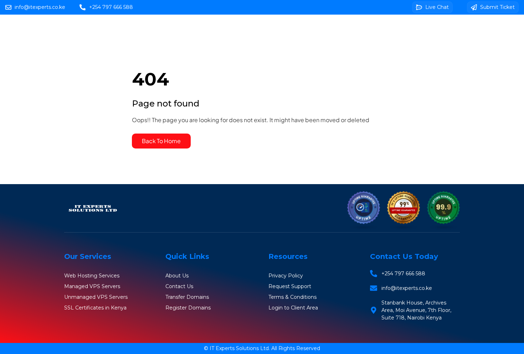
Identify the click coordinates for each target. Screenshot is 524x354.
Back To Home (161, 141)
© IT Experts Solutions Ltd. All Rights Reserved (262, 348)
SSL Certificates (401, 29)
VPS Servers (347, 29)
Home (214, 29)
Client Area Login (336, 49)
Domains (302, 29)
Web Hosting (256, 29)
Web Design (278, 49)
